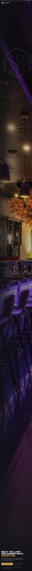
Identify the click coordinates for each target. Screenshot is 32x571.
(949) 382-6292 (29, 0)
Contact (24, 0)
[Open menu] (30, 3)
